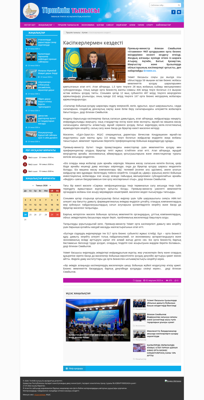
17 (25, 209)
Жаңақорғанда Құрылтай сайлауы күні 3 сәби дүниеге (47, 135)
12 (35, 204)
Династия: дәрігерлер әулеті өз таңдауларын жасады (47, 119)
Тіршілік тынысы (61, 11)
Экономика (87, 25)
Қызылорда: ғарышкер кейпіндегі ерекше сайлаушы (47, 57)
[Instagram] (179, 12)
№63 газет (33, 157)
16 (57, 204)
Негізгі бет (29, 25)
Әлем (132, 25)
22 (52, 209)
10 (25, 204)
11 (30, 204)
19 (35, 209)
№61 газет (33, 171)
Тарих (141, 25)
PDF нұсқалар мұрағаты (41, 150)
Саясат (110, 25)
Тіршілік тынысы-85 (68, 25)
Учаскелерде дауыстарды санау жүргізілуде (47, 42)
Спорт (150, 25)
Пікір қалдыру (75, 368)
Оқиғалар (121, 25)
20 (40, 209)
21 (46, 209)
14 (46, 204)
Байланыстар (163, 25)
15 (52, 204)
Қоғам (100, 25)
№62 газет (33, 164)
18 (30, 209)
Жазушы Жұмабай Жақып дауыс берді (47, 72)
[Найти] (179, 5)
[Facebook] (173, 12)
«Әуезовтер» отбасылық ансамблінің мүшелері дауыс (46, 86)
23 (57, 209)
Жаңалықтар (45, 25)
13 (40, 204)
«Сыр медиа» (40, 394)
